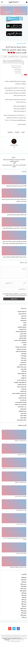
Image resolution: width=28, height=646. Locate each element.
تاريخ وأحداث (23, 356)
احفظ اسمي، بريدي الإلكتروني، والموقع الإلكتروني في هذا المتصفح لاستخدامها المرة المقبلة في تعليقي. (14, 294)
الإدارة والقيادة (23, 320)
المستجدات (23, 342)
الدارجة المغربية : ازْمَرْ (20, 13)
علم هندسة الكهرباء (22, 384)
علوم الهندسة (23, 400)
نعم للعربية (10, 132)
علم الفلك (24, 376)
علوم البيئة (23, 389)
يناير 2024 (24, 582)
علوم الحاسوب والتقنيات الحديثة (19, 393)
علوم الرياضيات (23, 396)
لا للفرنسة (17, 132)
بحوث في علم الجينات (21, 349)
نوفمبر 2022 (23, 611)
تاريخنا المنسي (23, 56)
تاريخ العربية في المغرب (21, 351)
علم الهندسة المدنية (21, 380)
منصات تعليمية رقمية (21, 420)
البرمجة (24, 322)
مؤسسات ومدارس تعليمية (20, 404)
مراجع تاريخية (23, 409)
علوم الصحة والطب (22, 398)
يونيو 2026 (23, 577)
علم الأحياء (24, 371)
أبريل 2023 (24, 600)
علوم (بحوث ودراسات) (21, 387)
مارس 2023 (24, 602)
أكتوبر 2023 (23, 586)
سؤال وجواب (23, 369)
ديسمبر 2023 (23, 584)
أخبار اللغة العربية (20, 43)
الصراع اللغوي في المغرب (21, 331)
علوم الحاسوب (23, 391)
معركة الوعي (23, 413)
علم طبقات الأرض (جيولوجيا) (20, 382)
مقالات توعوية (23, 415)
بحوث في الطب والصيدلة (20, 347)
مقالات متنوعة (23, 418)
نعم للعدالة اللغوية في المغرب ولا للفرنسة (12, 638)
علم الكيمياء (23, 378)
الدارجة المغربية (22, 329)
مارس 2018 (24, 617)
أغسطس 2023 (23, 591)
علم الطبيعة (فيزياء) (22, 373)
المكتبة (24, 345)
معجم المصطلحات (22, 411)
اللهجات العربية (23, 336)
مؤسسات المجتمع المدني (20, 402)
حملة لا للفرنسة (22, 365)
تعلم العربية (23, 358)
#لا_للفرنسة (6, 640)
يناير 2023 (24, 606)
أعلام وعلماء (23, 316)
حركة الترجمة (23, 362)
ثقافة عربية (23, 360)
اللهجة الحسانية (22, 338)
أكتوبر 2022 (23, 613)
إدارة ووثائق (23, 318)
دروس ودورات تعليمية (21, 367)
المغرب (23, 132)
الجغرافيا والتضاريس (22, 327)
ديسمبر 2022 (23, 608)
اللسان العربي (23, 334)
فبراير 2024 (23, 580)
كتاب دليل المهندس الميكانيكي (7, 12)
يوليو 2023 (24, 593)
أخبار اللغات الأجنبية (22, 311)
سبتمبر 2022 (23, 615)
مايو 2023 (24, 597)
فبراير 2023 (23, 604)
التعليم (24, 325)
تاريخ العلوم (23, 353)
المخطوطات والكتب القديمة (20, 340)
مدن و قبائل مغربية (22, 407)
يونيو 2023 (23, 595)
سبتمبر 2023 (23, 588)
